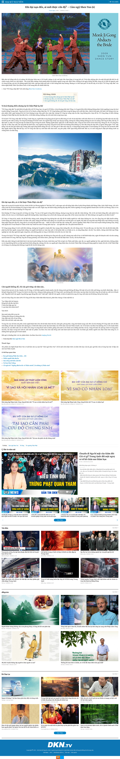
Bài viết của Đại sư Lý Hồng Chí (9, 404)
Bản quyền (74, 752)
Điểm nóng (83, 554)
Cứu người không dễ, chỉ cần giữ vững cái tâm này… (60, 101)
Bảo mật (67, 752)
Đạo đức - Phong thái (6, 628)
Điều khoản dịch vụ (59, 752)
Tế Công (22, 445)
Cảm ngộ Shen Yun (18, 339)
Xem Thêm (60, 520)
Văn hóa (63, 664)
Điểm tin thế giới (5, 555)
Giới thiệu (45, 752)
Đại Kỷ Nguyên (59, 750)
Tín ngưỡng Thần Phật (31, 445)
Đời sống (63, 628)
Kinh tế (82, 583)
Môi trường (43, 555)
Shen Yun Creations (35, 89)
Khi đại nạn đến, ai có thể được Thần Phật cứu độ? (59, 99)
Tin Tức (81, 461)
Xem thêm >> (115, 528)
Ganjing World (46, 335)
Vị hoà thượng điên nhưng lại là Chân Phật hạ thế (59, 97)
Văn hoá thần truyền (45, 702)
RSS (51, 752)
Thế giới (3, 700)
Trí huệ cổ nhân (5, 664)
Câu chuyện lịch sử (6, 729)
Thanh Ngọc (52, 10)
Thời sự (3, 583)
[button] (74, 94)
